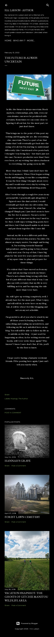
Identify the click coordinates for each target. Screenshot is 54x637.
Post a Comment (13, 413)
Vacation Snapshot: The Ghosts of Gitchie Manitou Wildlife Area (26, 596)
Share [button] (7, 394)
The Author (23, 398)
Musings (14, 398)
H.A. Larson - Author (19, 10)
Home (8, 40)
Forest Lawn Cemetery (22, 517)
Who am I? (19, 40)
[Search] (47, 4)
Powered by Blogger (29, 623)
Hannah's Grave (18, 461)
